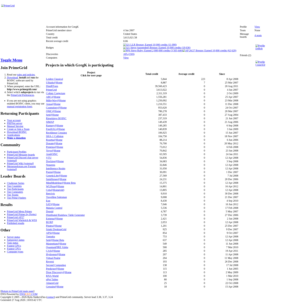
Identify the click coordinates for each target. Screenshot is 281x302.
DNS (22, 294)
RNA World (52, 276)
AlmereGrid (52, 283)
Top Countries (14, 186)
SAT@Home (53, 204)
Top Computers (15, 192)
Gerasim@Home (54, 286)
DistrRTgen (52, 86)
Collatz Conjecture (55, 93)
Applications (13, 135)
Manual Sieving (15, 126)
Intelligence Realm (55, 168)
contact (50, 297)
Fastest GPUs (14, 245)
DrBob (259, 48)
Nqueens (50, 165)
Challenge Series (15, 183)
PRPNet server (14, 123)
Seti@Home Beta (55, 240)
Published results (15, 223)
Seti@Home (52, 114)
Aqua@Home (53, 104)
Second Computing (56, 265)
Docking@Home (55, 161)
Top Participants (15, 189)
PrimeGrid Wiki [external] (20, 163)
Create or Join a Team (18, 129)
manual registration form (19, 106)
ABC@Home (53, 97)
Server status (13, 237)
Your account (14, 120)
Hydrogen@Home (55, 254)
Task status (12, 242)
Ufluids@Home (54, 82)
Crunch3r (260, 64)
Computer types (15, 251)
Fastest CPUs (14, 248)
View (126, 57)
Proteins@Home (54, 147)
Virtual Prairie (53, 258)
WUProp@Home (55, 186)
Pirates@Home (54, 225)
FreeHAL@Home (55, 129)
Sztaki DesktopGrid (56, 229)
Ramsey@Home (54, 125)
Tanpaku (50, 236)
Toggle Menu (11, 60)
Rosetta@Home (54, 139)
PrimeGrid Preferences (22, 95)
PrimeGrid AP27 (15, 217)
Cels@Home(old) (55, 190)
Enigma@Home (54, 218)
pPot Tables (52, 279)
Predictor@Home (55, 268)
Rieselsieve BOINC (56, 118)
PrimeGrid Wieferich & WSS (22, 220)
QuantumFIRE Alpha (57, 247)
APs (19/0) (128, 54)
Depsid (49, 211)
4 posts (258, 35)
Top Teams (12, 194)
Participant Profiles (16, 151)
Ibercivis (50, 193)
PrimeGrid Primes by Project (21, 214)
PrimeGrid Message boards (21, 154)
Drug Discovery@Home (58, 272)
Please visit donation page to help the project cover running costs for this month (43, 8)
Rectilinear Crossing (56, 132)
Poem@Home (53, 172)
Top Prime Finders (16, 197)
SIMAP (50, 122)
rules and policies (26, 74)
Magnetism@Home (56, 243)
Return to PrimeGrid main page (17, 291)
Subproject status (15, 240)
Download (12, 77)
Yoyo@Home (53, 150)
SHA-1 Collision (54, 136)
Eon (48, 200)
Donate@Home (54, 143)
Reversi (50, 261)
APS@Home (53, 233)
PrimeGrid (51, 89)
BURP (49, 222)
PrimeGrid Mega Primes (19, 211)
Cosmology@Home (56, 107)
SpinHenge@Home (56, 179)
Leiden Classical (54, 79)
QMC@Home (53, 111)
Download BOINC (17, 132)
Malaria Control (54, 207)
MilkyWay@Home (56, 100)
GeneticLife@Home (56, 175)
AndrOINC (52, 154)
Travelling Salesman (56, 197)
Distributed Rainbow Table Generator (65, 215)
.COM (31, 294)
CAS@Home (53, 250)
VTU (49, 157)
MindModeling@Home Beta (61, 182)
